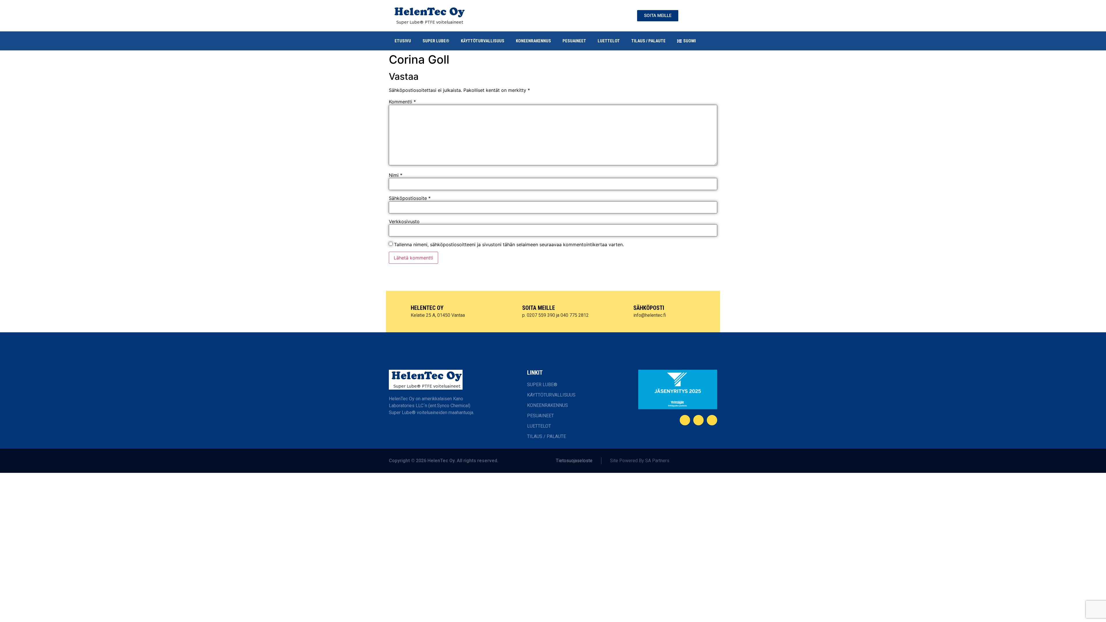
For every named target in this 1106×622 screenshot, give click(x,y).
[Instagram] (712, 420)
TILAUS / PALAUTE (648, 40)
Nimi (395, 175)
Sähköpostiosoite (410, 198)
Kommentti (402, 101)
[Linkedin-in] (698, 420)
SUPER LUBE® (436, 40)
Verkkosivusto (404, 221)
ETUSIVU (403, 40)
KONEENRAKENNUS (533, 40)
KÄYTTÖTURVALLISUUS (482, 40)
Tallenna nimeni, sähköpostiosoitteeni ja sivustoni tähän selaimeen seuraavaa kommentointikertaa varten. (509, 244)
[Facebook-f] (685, 420)
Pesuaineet (574, 40)
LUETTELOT (609, 40)
